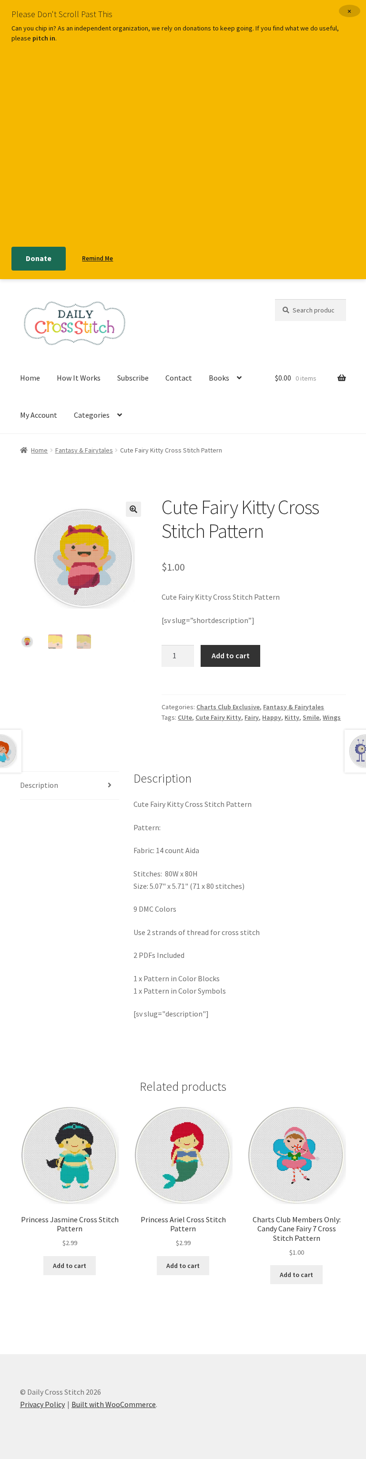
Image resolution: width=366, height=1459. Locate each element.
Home (30, 377)
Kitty (292, 717)
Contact (178, 377)
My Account (38, 415)
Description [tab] (39, 785)
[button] (133, 509)
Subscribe (133, 377)
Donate (38, 258)
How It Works (79, 377)
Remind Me (97, 258)
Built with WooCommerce (113, 1404)
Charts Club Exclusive (228, 707)
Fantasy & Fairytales (84, 450)
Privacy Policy (42, 1404)
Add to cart (231, 655)
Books (219, 377)
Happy (271, 717)
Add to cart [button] (69, 1265)
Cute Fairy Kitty (218, 717)
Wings (332, 717)
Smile (311, 717)
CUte (185, 717)
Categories (92, 415)
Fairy (251, 717)
